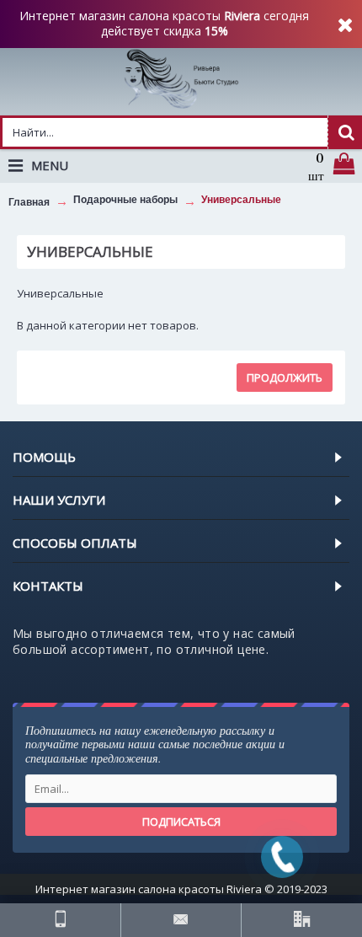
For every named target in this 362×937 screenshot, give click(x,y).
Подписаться (181, 821)
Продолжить (284, 377)
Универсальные (241, 200)
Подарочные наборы (125, 200)
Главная (29, 202)
